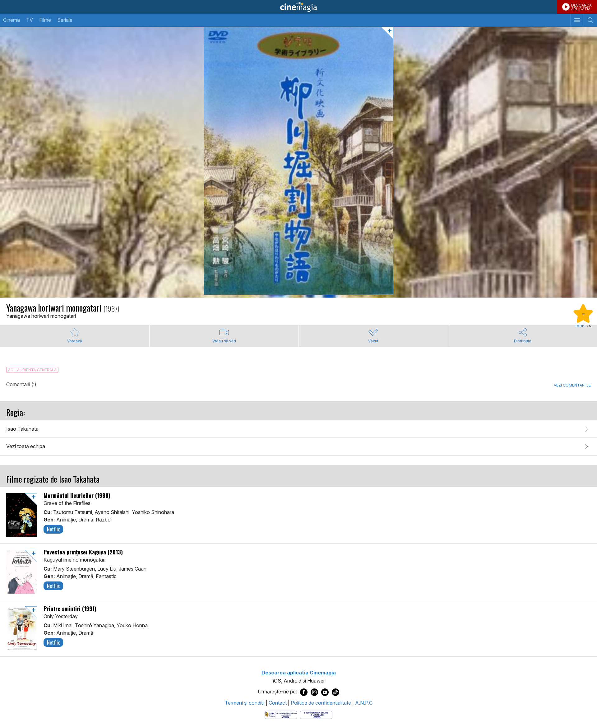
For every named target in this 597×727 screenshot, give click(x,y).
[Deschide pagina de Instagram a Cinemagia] (314, 692)
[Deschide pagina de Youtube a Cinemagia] (325, 692)
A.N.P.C (364, 703)
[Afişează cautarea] (590, 20)
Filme (45, 20)
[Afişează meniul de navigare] (577, 20)
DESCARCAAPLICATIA (581, 7)
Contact (278, 703)
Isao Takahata (22, 429)
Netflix (53, 529)
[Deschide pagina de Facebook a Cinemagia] (304, 692)
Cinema (11, 20)
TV (29, 20)
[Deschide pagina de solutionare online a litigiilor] (316, 714)
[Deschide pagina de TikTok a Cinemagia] (335, 692)
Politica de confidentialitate (321, 703)
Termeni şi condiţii (245, 703)
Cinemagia (298, 7)
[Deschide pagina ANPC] (281, 714)
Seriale (64, 20)
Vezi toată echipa (25, 446)
